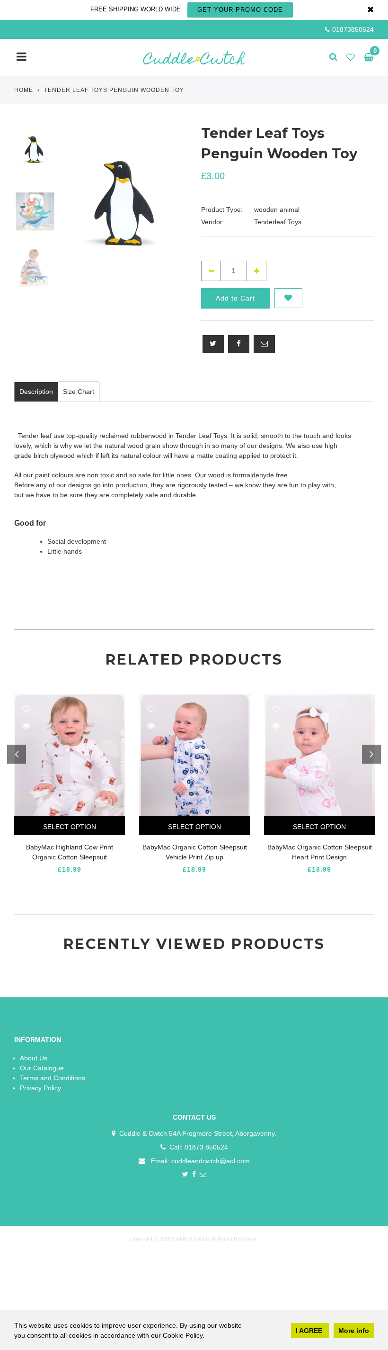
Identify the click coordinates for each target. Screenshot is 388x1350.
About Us (33, 1058)
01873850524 (353, 29)
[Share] (238, 344)
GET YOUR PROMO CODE (240, 9)
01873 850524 (206, 1147)
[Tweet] (213, 344)
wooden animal (277, 209)
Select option (69, 826)
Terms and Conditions (52, 1078)
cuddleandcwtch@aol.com (210, 1161)
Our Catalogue (42, 1068)
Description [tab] (36, 391)
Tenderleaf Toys (277, 222)
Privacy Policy (40, 1088)
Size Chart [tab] (78, 391)
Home (23, 90)
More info (353, 1330)
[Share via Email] (264, 344)
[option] (125, 211)
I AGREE (310, 1330)
